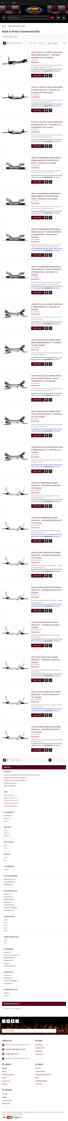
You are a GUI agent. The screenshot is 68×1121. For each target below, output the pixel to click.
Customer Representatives (43, 1074)
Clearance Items (40, 1048)
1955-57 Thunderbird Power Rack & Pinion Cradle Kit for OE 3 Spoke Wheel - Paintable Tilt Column (46, 196)
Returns (4, 1071)
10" (5, 845)
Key (6, 821)
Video (37, 1078)
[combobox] (29, 17)
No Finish (7, 952)
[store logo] (34, 10)
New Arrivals (38, 1045)
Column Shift (8, 897)
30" (6, 928)
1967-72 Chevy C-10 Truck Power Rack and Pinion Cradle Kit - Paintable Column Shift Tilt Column (46, 55)
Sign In (14, 2)
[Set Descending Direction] (64, 43)
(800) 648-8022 (21, 1049)
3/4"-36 (7, 836)
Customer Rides (39, 1071)
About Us (38, 1068)
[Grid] (7, 43)
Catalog (4, 1097)
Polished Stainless (10, 882)
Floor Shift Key (9, 910)
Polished (7, 963)
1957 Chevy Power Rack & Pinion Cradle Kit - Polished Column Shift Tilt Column (46, 485)
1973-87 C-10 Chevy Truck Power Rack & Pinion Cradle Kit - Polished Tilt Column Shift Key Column (47, 89)
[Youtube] (12, 1021)
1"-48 (6, 830)
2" (6, 869)
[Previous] (43, 760)
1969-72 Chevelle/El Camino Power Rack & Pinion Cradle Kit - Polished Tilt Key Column (46, 342)
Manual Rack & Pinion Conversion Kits (15, 777)
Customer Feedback (8, 1074)
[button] (46, 75)
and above (11, 806)
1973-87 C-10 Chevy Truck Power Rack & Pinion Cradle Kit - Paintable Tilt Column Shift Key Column (47, 124)
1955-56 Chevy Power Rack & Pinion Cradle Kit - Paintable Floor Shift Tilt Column (46, 729)
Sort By (50, 43)
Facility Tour (38, 1084)
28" (6, 930)
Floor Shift (8, 902)
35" (6, 919)
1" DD (6, 833)
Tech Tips (5, 1094)
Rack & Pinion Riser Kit (11, 783)
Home (3, 26)
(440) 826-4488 (10, 1049)
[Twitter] (8, 1021)
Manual (6, 993)
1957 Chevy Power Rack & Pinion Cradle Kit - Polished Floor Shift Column (45, 625)
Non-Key (7, 818)
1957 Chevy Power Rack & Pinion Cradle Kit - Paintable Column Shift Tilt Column (46, 520)
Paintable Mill (9, 884)
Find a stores (7, 2)
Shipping (4, 1068)
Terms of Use (6, 1081)
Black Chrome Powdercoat (12, 955)
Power (7, 995)
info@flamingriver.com (11, 1054)
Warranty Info (6, 1103)
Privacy (4, 1078)
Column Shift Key (9, 899)
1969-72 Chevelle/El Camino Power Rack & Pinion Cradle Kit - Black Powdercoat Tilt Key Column (46, 378)
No (5, 848)
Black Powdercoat (10, 879)
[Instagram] (17, 1021)
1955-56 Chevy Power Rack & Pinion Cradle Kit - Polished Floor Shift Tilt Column (45, 694)
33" (6, 922)
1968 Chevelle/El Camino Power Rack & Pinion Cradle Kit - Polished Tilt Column (47, 306)
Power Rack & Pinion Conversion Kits (15, 780)
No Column (8, 815)
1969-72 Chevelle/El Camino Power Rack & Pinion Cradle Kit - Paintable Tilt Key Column (46, 414)
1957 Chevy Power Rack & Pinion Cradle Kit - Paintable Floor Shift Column (46, 659)
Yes (6, 857)
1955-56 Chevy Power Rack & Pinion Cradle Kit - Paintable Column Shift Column (46, 590)
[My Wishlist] (58, 18)
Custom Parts (39, 1054)
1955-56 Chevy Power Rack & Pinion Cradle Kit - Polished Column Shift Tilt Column (46, 555)
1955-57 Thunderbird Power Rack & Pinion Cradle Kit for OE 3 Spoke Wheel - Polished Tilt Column (46, 160)
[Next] (63, 760)
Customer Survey (7, 1100)
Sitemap (4, 1084)
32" (6, 925)
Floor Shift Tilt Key (9, 905)
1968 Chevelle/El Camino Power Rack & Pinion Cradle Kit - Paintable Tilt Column (47, 449)
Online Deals (38, 1051)
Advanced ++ (11, 20)
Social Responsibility (41, 1081)
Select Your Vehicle (10, 785)
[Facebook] (4, 1021)
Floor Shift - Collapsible (11, 907)
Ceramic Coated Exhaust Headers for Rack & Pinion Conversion (22, 775)
